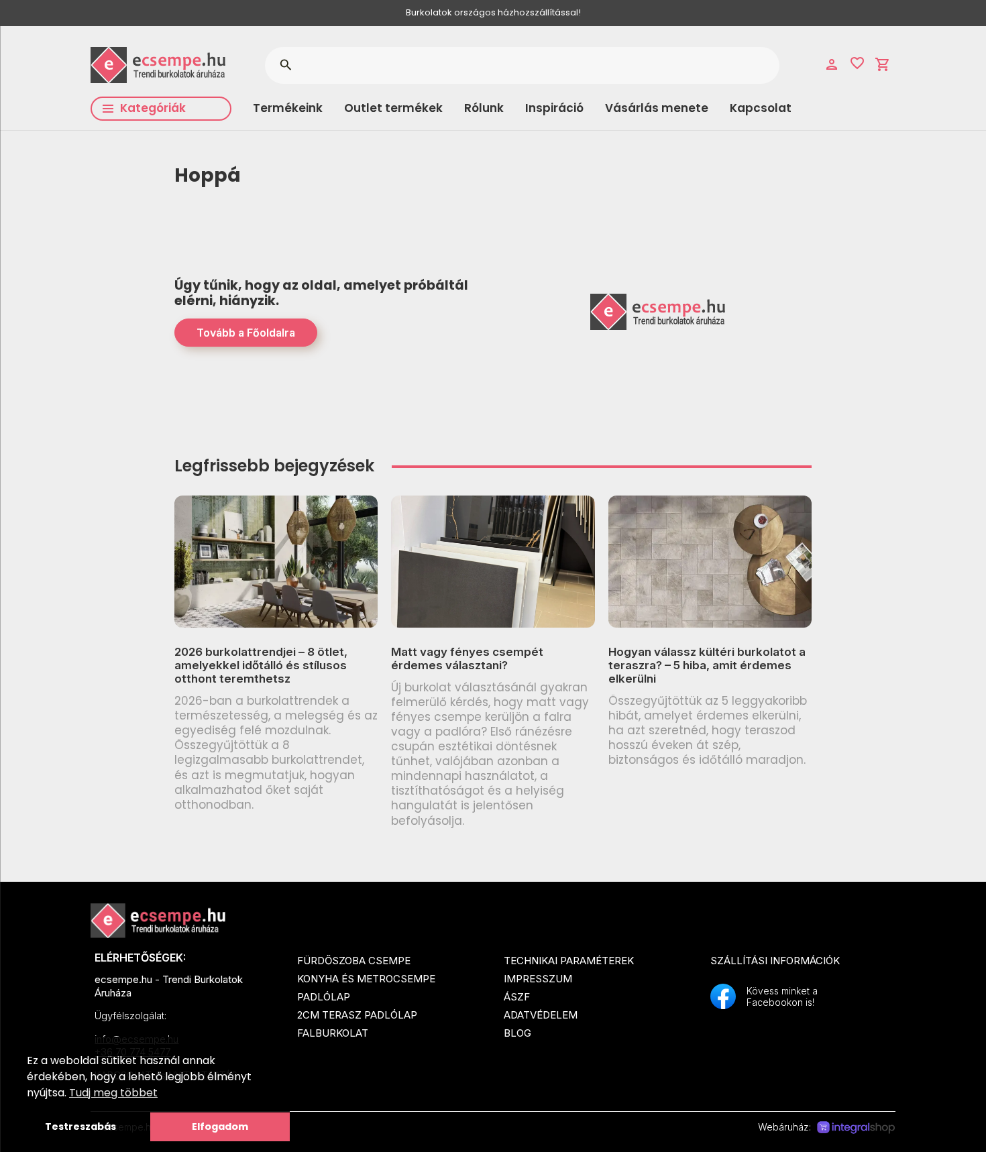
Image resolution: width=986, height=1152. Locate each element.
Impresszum (538, 978)
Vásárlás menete (656, 108)
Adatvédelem (541, 1015)
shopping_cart (883, 64)
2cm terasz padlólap (357, 1015)
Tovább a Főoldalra (246, 332)
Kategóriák (153, 108)
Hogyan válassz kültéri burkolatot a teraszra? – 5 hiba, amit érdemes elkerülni (707, 665)
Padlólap (323, 996)
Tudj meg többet (113, 1092)
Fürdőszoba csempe (353, 960)
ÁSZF (517, 996)
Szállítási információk (775, 960)
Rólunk (484, 108)
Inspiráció (554, 108)
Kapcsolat (760, 108)
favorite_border (857, 63)
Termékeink (288, 108)
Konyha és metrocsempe (366, 978)
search (285, 65)
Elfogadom (220, 1126)
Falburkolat (332, 1033)
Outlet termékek (393, 108)
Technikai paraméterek (569, 960)
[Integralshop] (855, 1128)
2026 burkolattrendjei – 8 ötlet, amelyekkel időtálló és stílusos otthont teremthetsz (260, 665)
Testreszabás (80, 1126)
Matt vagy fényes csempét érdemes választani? (467, 658)
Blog (517, 1033)
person (832, 64)
